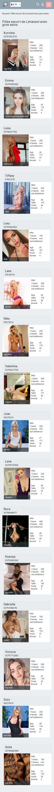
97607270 (10, 179)
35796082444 (11, 750)
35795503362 (11, 84)
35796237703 (10, 132)
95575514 (8, 322)
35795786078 (10, 608)
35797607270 (10, 36)
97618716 (10, 274)
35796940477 (10, 512)
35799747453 (11, 465)
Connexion (43, 3)
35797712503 (11, 655)
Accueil (6, 13)
